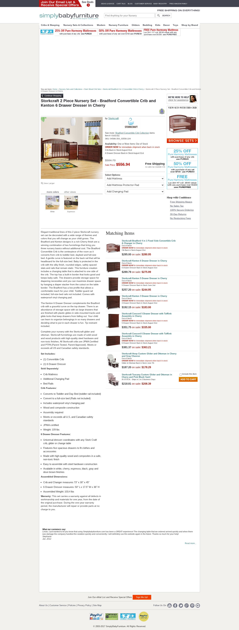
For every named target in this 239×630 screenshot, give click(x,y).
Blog (130, 4)
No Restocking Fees (180, 218)
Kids (157, 25)
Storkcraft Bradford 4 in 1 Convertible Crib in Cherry (123, 89)
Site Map (97, 605)
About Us (43, 605)
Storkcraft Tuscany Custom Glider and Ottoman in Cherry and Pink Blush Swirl (147, 375)
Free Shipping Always (181, 202)
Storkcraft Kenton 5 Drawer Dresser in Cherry (144, 278)
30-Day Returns (178, 214)
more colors (53, 192)
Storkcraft (113, 118)
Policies (72, 605)
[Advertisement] (121, 60)
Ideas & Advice (107, 4)
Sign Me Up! (142, 597)
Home (55, 89)
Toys (175, 25)
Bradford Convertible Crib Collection (132, 133)
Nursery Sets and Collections (70, 89)
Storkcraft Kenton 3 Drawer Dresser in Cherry (144, 296)
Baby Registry (160, 4)
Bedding (147, 25)
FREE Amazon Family (178, 4)
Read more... (190, 543)
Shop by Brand (189, 25)
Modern (101, 25)
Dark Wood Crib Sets (92, 89)
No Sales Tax (177, 206)
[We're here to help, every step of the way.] (182, 103)
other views (70, 192)
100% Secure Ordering (182, 210)
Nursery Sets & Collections (78, 25)
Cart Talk (121, 4)
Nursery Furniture (118, 25)
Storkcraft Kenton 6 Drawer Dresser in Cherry (144, 261)
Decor (166, 25)
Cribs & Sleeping (50, 25)
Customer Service (143, 4)
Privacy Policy (84, 605)
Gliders (136, 25)
